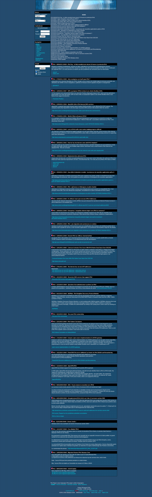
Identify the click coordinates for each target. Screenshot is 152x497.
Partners (39, 48)
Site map (39, 47)
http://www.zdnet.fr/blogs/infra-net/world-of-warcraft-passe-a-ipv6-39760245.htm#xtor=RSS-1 (78, 124)
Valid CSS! (105, 492)
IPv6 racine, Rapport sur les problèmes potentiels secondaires (69, 413)
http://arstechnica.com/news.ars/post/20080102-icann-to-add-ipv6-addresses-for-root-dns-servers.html (80, 410)
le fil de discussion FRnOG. (104, 288)
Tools (38, 51)
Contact (39, 54)
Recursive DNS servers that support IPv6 (63, 279)
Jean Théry (86, 492)
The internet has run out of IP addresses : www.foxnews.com (69, 271)
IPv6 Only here (93, 491)
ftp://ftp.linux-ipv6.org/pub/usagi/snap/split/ (64, 473)
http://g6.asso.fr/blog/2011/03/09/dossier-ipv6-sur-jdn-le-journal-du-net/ (72, 242)
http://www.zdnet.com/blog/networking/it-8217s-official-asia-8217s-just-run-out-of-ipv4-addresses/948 (80, 205)
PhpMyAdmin (39, 58)
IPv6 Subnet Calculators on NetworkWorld (64, 332)
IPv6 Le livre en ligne (58, 416)
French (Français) (61, 484)
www (100, 491)
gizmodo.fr (56, 85)
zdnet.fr (55, 72)
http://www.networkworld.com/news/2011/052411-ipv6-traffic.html (70, 137)
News (38, 45)
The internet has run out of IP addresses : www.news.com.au (69, 270)
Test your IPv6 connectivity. (59, 316)
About (38, 55)
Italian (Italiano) (82, 484)
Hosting (39, 50)
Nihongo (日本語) (72, 484)
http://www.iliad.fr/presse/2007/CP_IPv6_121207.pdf (82, 448)
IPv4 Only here (84, 491)
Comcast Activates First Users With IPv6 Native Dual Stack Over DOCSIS (72, 258)
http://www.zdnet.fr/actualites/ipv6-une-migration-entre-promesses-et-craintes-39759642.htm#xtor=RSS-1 (81, 230)
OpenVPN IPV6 (56, 379)
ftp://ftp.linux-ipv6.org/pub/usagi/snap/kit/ (63, 472)
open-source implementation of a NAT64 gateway (66, 347)
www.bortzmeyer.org (58, 162)
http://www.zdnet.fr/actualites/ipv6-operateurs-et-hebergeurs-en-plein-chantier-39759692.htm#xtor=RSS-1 (81, 193)
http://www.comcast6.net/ (59, 261)
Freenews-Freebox (58, 99)
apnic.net (55, 165)
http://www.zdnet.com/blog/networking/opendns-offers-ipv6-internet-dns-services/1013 (76, 110)
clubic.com (56, 73)
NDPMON (55, 308)
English (53, 484)
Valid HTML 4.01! (96, 492)
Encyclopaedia (41, 53)
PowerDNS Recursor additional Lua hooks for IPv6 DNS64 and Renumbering (74, 360)
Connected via (70, 491)
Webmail (38, 60)
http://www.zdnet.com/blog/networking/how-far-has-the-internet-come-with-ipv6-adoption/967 (78, 150)
